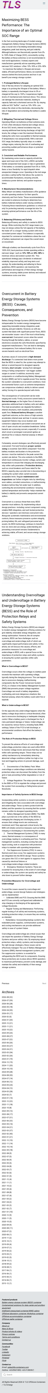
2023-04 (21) (7, 1127)
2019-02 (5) (7, 1257)
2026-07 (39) (7, 1000)
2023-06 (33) (7, 1121)
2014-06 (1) (7, 1280)
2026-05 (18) (7, 1007)
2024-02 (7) (7, 1095)
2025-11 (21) (7, 1026)
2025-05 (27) (7, 1046)
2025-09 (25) (7, 1033)
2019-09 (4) (7, 1244)
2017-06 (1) (7, 1270)
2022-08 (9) (7, 1153)
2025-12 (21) (7, 1023)
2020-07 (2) (7, 1231)
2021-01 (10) (7, 1212)
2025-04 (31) (7, 1049)
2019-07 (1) (7, 1248)
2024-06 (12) (7, 1082)
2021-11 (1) (7, 1182)
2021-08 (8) (7, 1192)
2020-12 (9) (7, 1215)
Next (44, 983)
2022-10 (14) (7, 1147)
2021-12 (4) (7, 1179)
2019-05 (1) (7, 1254)
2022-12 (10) (7, 1140)
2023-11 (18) (7, 1104)
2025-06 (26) (7, 1043)
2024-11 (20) (7, 1065)
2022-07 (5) (7, 1156)
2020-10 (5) (7, 1222)
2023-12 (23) (7, 1101)
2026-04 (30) (7, 1010)
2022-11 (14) (7, 1143)
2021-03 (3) (7, 1205)
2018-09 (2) (7, 1264)
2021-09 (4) (7, 1189)
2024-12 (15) (7, 1062)
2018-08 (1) (7, 1267)
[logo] (12, 4)
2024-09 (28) (7, 1072)
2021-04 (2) (7, 1202)
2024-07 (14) (7, 1078)
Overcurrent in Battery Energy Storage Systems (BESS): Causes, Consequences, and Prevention (21, 304)
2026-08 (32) (7, 997)
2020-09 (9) (7, 1225)
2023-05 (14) (7, 1124)
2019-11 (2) (7, 1238)
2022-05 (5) (7, 1163)
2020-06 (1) (7, 1235)
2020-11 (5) (7, 1218)
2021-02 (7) (7, 1208)
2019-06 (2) (7, 1251)
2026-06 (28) (7, 1004)
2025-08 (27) (7, 1036)
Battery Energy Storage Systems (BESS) (18, 320)
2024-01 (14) (7, 1098)
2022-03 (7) (7, 1169)
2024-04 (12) (7, 1088)
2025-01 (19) (7, 1059)
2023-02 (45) (7, 1134)
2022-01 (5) (7, 1176)
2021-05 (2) (7, 1199)
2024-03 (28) (7, 1091)
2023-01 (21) (7, 1137)
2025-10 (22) (7, 1030)
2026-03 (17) (7, 1013)
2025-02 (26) (7, 1056)
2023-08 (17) (7, 1114)
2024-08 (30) (7, 1075)
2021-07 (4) (7, 1195)
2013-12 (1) (7, 1283)
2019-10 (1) (7, 1241)
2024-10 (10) (7, 1069)
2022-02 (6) (7, 1173)
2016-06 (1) (7, 1274)
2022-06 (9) (7, 1160)
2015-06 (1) (7, 1277)
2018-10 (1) (7, 1261)
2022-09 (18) (7, 1150)
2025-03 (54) (7, 1052)
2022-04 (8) (7, 1166)
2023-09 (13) (7, 1111)
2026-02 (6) (7, 1017)
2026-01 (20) (7, 1020)
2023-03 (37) (7, 1130)
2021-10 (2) (7, 1186)
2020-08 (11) (7, 1228)
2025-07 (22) (7, 1039)
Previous (5, 983)
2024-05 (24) (7, 1085)
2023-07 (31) (7, 1117)
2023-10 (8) (7, 1108)
